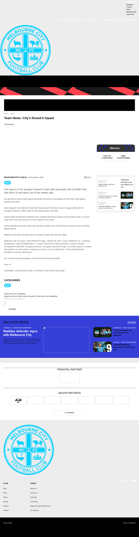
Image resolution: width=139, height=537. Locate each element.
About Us (33, 488)
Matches (6, 506)
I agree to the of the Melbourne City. (24, 302)
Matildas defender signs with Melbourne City (20, 332)
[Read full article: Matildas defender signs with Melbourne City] (127, 183)
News (61, 20)
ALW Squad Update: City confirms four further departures (122, 332)
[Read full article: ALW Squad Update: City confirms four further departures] (127, 195)
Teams (76, 20)
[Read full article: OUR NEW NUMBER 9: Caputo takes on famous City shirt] (127, 205)
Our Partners (108, 20)
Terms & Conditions (129, 523)
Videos (68, 20)
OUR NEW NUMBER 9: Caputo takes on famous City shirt (124, 347)
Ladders (6, 510)
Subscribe (12, 309)
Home (6, 114)
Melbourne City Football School (40, 506)
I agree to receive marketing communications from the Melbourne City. (31, 304)
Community (34, 501)
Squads (5, 501)
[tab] (107, 156)
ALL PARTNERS (69, 412)
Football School (91, 20)
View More (132, 322)
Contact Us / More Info (126, 20)
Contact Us (34, 493)
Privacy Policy (20, 302)
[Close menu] (133, 531)
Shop (5, 488)
